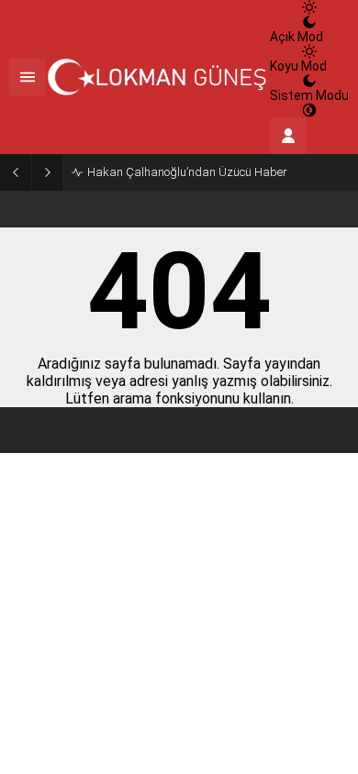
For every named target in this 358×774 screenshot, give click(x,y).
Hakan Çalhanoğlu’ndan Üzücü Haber (187, 172)
